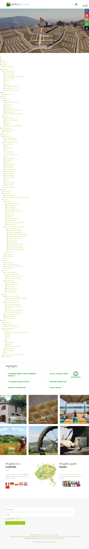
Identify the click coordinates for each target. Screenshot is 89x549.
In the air (7, 80)
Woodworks (8, 106)
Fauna (8, 338)
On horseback (7, 193)
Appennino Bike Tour (10, 316)
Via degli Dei (8, 254)
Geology (9, 334)
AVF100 (7, 258)
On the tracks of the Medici (13, 304)
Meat (6, 146)
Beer (6, 179)
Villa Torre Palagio (11, 292)
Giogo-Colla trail (11, 215)
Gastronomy (5, 134)
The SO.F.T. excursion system (14, 346)
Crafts (4, 98)
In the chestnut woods (12, 205)
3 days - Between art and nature (15, 276)
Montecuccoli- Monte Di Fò (15, 247)
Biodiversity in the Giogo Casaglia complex (17, 332)
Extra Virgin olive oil (10, 158)
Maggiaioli (7, 124)
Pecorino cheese (9, 163)
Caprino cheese (9, 144)
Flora (8, 336)
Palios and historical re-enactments (14, 125)
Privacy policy (18, 518)
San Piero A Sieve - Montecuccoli (16, 246)
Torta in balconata (9, 173)
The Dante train (9, 262)
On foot (5, 199)
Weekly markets (7, 94)
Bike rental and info (10, 318)
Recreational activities (9, 71)
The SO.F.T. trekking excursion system (14, 226)
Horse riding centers (10, 195)
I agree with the (14, 518)
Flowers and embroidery (11, 120)
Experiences (5, 69)
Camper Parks (7, 132)
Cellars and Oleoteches (9, 187)
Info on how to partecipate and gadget (16, 298)
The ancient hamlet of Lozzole (14, 306)
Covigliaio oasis (7, 356)
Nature (3, 320)
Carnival (7, 122)
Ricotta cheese (8, 167)
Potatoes (7, 162)
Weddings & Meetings (9, 130)
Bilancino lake (7, 322)
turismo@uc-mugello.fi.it (58, 538)
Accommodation (6, 128)
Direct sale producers (10, 140)
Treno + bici (9, 308)
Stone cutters (8, 104)
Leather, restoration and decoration (14, 114)
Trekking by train (9, 268)
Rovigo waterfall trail (12, 209)
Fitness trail (10, 216)
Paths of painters (11, 207)
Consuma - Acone (12, 240)
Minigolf (7, 84)
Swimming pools (9, 78)
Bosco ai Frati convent (12, 284)
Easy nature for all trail (12, 218)
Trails (6, 340)
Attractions (4, 63)
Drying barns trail (11, 220)
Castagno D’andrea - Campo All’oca (17, 236)
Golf (6, 82)
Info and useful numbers (13, 300)
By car (5, 270)
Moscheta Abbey (9, 350)
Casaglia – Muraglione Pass (15, 232)
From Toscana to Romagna (12, 264)
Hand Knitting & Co (10, 112)
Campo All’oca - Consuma (15, 238)
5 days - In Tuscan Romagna (14, 278)
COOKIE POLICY (47, 535)
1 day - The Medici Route (13, 274)
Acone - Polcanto (12, 242)
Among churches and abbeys (14, 312)
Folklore (5, 116)
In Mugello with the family (11, 90)
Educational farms (9, 88)
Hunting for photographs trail (14, 211)
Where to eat (6, 136)
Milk (6, 150)
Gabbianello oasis (9, 324)
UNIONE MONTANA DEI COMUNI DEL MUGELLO (30, 536)
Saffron (7, 181)
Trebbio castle (10, 286)
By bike (5, 294)
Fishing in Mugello (10, 73)
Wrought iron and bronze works (13, 110)
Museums (4, 64)
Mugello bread (9, 160)
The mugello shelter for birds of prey (14, 76)
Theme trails (8, 201)
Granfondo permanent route (12, 296)
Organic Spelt (8, 148)
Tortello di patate (9, 175)
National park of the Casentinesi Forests (13, 354)
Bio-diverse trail (11, 224)
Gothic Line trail (11, 213)
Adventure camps (9, 74)
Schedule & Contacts (8, 66)
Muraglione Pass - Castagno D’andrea (17, 234)
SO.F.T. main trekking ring (13, 228)
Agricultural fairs (9, 118)
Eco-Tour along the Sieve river (12, 314)
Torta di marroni (9, 171)
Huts (6, 352)
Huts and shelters (9, 348)
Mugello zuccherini (10, 183)
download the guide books (71, 474)
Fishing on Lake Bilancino (11, 326)
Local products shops (10, 138)
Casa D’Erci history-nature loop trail (16, 222)
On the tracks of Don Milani (14, 203)
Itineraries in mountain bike (12, 302)
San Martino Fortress (12, 288)
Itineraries (4, 189)
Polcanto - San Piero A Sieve (15, 244)
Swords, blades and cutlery (12, 102)
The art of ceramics (10, 108)
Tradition (4, 96)
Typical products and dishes (10, 142)
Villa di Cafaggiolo (11, 282)
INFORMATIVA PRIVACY (36, 535)
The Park (7, 330)
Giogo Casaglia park (8, 328)
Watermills (8, 100)
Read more (44, 47)
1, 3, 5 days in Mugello (10, 272)
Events (3, 92)
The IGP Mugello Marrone (11, 154)
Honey (6, 156)
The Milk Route (10, 152)
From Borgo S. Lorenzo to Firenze (13, 266)
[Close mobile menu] (0, 59)
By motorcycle (7, 191)
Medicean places (9, 280)
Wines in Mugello (9, 177)
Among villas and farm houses (14, 310)
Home (3, 61)
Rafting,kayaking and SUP (11, 86)
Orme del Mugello (9, 256)
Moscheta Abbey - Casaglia (15, 230)
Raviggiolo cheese (9, 165)
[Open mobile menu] (0, 57)
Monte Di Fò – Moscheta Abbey (16, 249)
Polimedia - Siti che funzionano (48, 542)
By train (5, 260)
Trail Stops (9, 252)
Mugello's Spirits (9, 185)
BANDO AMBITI (55, 535)
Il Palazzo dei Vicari (12, 290)
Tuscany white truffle (10, 169)
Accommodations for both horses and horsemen (17, 197)
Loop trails (9, 344)
